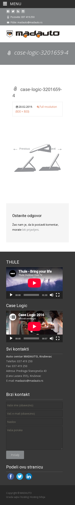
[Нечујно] (51, 295)
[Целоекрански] (58, 295)
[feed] (18, 13)
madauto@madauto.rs (29, 380)
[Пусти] (11, 295)
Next (56, 148)
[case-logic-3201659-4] (37, 158)
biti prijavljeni (30, 229)
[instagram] (23, 13)
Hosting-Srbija (37, 497)
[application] (34, 283)
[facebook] (8, 13)
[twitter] (13, 13)
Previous (21, 148)
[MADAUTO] (30, 33)
